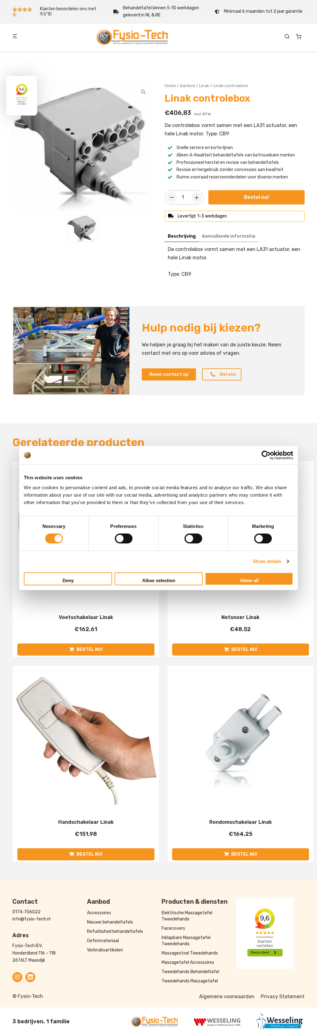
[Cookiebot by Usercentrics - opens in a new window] (266, 455)
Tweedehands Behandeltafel (190, 971)
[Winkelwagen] (299, 36)
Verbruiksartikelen (105, 950)
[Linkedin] (30, 977)
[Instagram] (17, 977)
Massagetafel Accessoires (188, 962)
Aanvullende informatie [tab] (228, 236)
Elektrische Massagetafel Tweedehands (187, 916)
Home (170, 85)
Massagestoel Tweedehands (190, 953)
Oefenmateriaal (103, 940)
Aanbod (187, 85)
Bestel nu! (256, 197)
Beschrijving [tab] (182, 236)
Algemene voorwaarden (226, 996)
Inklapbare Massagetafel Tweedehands (186, 940)
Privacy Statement (283, 996)
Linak (204, 85)
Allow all (249, 580)
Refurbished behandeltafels (115, 931)
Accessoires (99, 912)
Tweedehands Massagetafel (190, 981)
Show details (267, 561)
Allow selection (158, 580)
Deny (68, 580)
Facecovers (173, 928)
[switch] (123, 538)
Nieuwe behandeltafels (110, 922)
